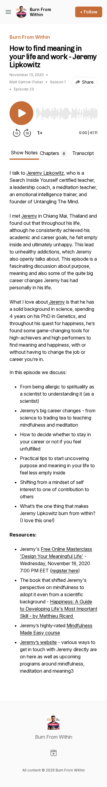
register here (65, 571)
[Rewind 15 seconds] (16, 133)
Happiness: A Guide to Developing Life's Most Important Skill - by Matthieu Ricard (58, 609)
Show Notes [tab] (24, 153)
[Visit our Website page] (53, 753)
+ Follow (88, 11)
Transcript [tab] (83, 153)
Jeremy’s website (38, 642)
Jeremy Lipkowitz (45, 173)
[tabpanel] (53, 425)
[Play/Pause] (21, 113)
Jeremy (29, 216)
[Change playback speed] (40, 133)
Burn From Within (40, 12)
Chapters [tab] (52, 153)
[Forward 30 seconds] (27, 133)
